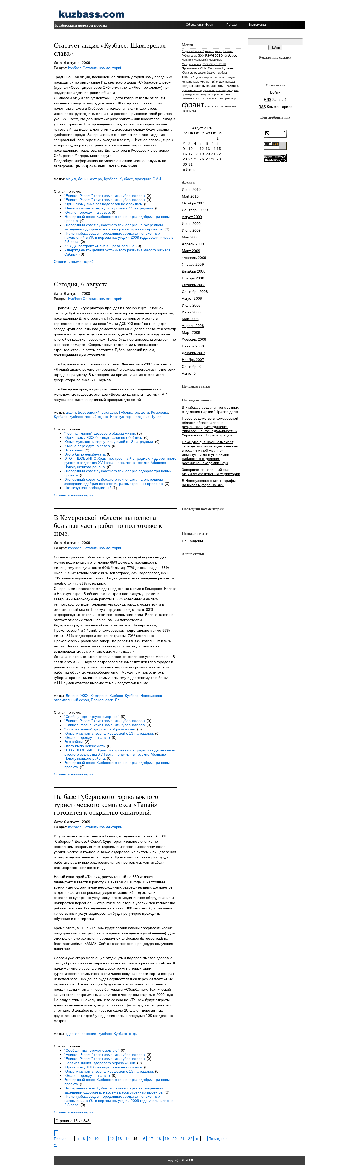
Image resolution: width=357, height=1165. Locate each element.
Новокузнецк (120, 416)
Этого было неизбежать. (85, 454)
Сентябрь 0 (191, 366)
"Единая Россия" (193, 51)
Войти (275, 92)
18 (159, 1138)
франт (193, 104)
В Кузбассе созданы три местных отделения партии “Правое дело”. (211, 409)
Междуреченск (191, 64)
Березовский (89, 412)
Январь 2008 (193, 346)
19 (167, 1138)
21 (182, 1138)
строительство (213, 98)
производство (202, 94)
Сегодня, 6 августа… (84, 284)
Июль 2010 (191, 189)
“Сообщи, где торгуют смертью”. (92, 716)
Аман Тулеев (213, 51)
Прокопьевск (102, 700)
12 (112, 1138)
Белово (72, 696)
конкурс (187, 81)
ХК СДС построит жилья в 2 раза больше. (99, 246)
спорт (197, 98)
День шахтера (90, 179)
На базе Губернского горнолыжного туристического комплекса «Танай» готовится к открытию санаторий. (106, 804)
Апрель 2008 (193, 326)
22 (190, 1138)
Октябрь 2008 (193, 285)
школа (219, 106)
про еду (187, 94)
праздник (143, 179)
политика (233, 85)
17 (151, 1138)
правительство (192, 90)
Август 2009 (192, 217)
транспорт (230, 98)
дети (145, 412)
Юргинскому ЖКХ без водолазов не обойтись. (103, 204)
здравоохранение (81, 1033)
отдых (134, 1033)
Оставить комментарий (102, 68)
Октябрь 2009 (193, 203)
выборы (223, 72)
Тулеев (157, 416)
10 (96, 1138)
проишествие (221, 94)
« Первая (60, 1136)
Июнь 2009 (191, 230)
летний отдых (96, 416)
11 (104, 1138)
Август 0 (189, 373)
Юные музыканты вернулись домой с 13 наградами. (109, 208)
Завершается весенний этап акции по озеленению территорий (211, 472)
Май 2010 (190, 196)
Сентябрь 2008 (195, 292)
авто (193, 72)
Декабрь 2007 (193, 353)
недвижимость (193, 86)
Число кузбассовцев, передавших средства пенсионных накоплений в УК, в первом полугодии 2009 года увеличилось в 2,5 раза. (118, 237)
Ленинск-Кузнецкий (195, 59)
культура (199, 81)
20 (174, 1138)
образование (216, 85)
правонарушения (214, 90)
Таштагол (214, 68)
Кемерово (159, 412)
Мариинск (215, 59)
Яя (117, 700)
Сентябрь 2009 (195, 210)
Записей (275, 99)
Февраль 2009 (194, 258)
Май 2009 (190, 237)
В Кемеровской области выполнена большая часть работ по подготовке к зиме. (108, 525)
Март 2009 (191, 251)
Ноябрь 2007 (193, 360)
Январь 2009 (193, 264)
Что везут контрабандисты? (87, 488)
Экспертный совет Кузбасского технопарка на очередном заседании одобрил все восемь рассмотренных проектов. (114, 227)
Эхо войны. (74, 450)
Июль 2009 (191, 223)
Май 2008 (190, 319)
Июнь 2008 (191, 312)
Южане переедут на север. (87, 212)
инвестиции (227, 77)
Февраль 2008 (194, 339)
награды (230, 81)
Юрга (185, 72)
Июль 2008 (191, 305)
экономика (189, 110)
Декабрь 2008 (193, 271)
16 (143, 1138)
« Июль (189, 170)
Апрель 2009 (193, 244)
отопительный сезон (71, 700)
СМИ (157, 179)
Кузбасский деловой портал (81, 25)
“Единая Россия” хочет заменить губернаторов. (105, 195)
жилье (188, 76)
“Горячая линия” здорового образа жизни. (100, 433)
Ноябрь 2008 (193, 278)
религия (187, 98)
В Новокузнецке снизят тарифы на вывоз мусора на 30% (209, 483)
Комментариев (275, 106)
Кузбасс (75, 68)
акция (71, 179)
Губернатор (129, 412)
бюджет (212, 72)
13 (120, 1138)
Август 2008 (192, 298)
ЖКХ (84, 696)
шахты (209, 106)
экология (230, 106)
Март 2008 (191, 332)
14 (127, 1138)
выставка (109, 412)
